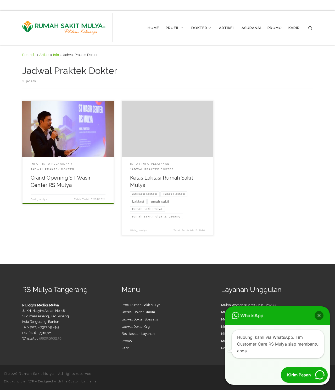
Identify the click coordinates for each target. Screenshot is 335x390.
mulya (43, 199)
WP (31, 381)
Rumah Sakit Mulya (36, 374)
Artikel (44, 55)
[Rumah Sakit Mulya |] (67, 27)
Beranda (29, 55)
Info (56, 55)
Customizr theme (83, 381)
